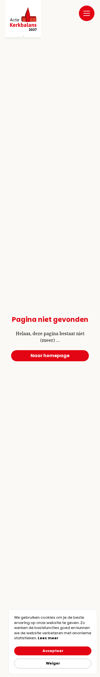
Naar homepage (50, 355)
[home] (23, 20)
